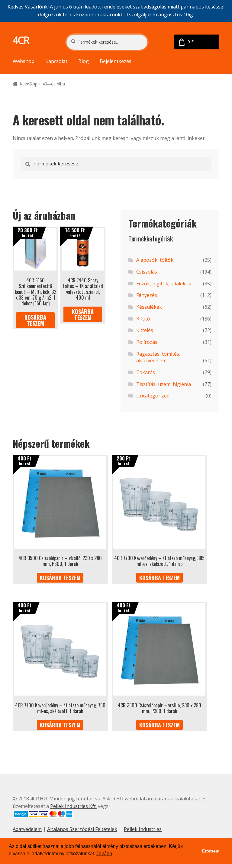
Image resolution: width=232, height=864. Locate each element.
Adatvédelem (27, 829)
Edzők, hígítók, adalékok (163, 283)
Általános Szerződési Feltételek (82, 829)
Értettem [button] (210, 851)
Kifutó (143, 318)
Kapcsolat (56, 61)
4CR (21, 40)
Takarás (145, 372)
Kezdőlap (28, 84)
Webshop (23, 61)
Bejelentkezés (115, 61)
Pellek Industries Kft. (73, 806)
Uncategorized (152, 395)
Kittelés (144, 330)
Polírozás (146, 342)
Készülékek (149, 307)
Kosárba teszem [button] (35, 320)
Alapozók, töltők (154, 260)
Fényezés (146, 295)
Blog (83, 61)
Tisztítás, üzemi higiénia (163, 384)
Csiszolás (146, 271)
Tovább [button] (104, 853)
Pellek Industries (143, 829)
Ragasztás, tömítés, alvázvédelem (158, 357)
